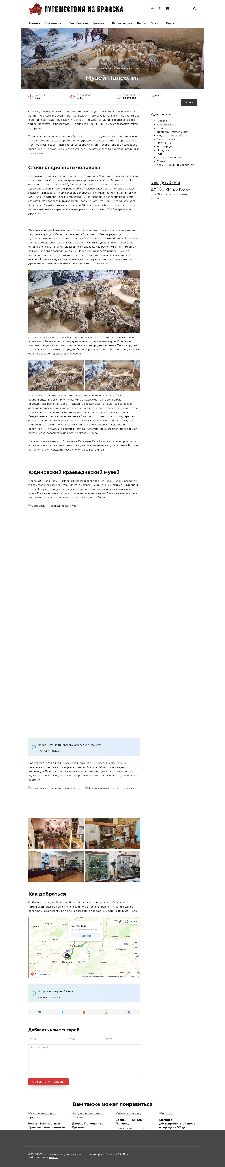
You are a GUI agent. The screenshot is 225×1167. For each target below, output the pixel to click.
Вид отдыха (53, 23)
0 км (155, 183)
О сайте (156, 23)
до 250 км (170, 194)
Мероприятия (166, 139)
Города (161, 128)
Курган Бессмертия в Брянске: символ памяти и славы (46, 1127)
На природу (164, 146)
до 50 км (170, 182)
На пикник (164, 142)
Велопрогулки (166, 124)
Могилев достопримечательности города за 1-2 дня (177, 1123)
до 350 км (155, 198)
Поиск (155, 95)
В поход (162, 120)
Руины (161, 153)
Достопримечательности (123, 68)
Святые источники (169, 157)
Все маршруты (122, 23)
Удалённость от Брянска (86, 23)
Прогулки (163, 150)
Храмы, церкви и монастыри (175, 164)
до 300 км (182, 194)
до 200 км (157, 194)
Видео (141, 23)
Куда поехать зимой (170, 135)
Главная (34, 23)
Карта (170, 23)
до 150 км (181, 189)
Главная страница (97, 68)
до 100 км (161, 189)
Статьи (161, 161)
